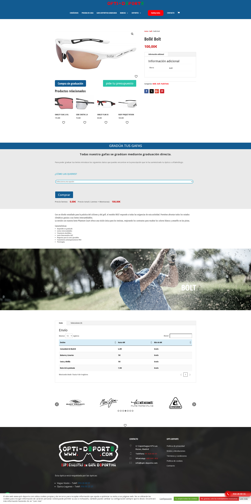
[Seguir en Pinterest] (162, 91)
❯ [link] (190, 374)
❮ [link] (181, 374)
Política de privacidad (176, 446)
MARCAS (123, 13)
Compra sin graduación (70, 83)
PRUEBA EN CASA (87, 13)
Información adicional (156, 54)
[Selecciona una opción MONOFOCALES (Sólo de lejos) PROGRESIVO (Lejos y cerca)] (125, 181)
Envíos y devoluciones (176, 451)
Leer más (244, 498)
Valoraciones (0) (76, 323)
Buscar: (166, 335)
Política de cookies (175, 461)
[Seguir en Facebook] (146, 91)
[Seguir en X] (152, 91)
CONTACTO (170, 13)
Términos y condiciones (177, 456)
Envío (61, 323)
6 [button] (130, 411)
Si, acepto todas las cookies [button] (186, 498)
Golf (150, 31)
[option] (75, 403)
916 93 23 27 (87, 486)
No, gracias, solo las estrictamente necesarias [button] (219, 498)
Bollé (154, 83)
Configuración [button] (166, 498)
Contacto (171, 465)
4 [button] (125, 411)
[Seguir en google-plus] (157, 91)
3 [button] (123, 411)
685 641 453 (152, 458)
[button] (132, 34)
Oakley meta (155, 13)
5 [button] (128, 411)
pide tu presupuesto (119, 83)
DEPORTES (135, 13)
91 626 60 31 (151, 453)
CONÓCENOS (74, 13)
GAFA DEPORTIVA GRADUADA (107, 13)
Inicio (146, 31)
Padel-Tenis (165, 83)
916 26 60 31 (84, 483)
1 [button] (118, 411)
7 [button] (132, 411)
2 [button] (121, 411)
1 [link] (185, 374)
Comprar (64, 195)
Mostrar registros (69, 336)
